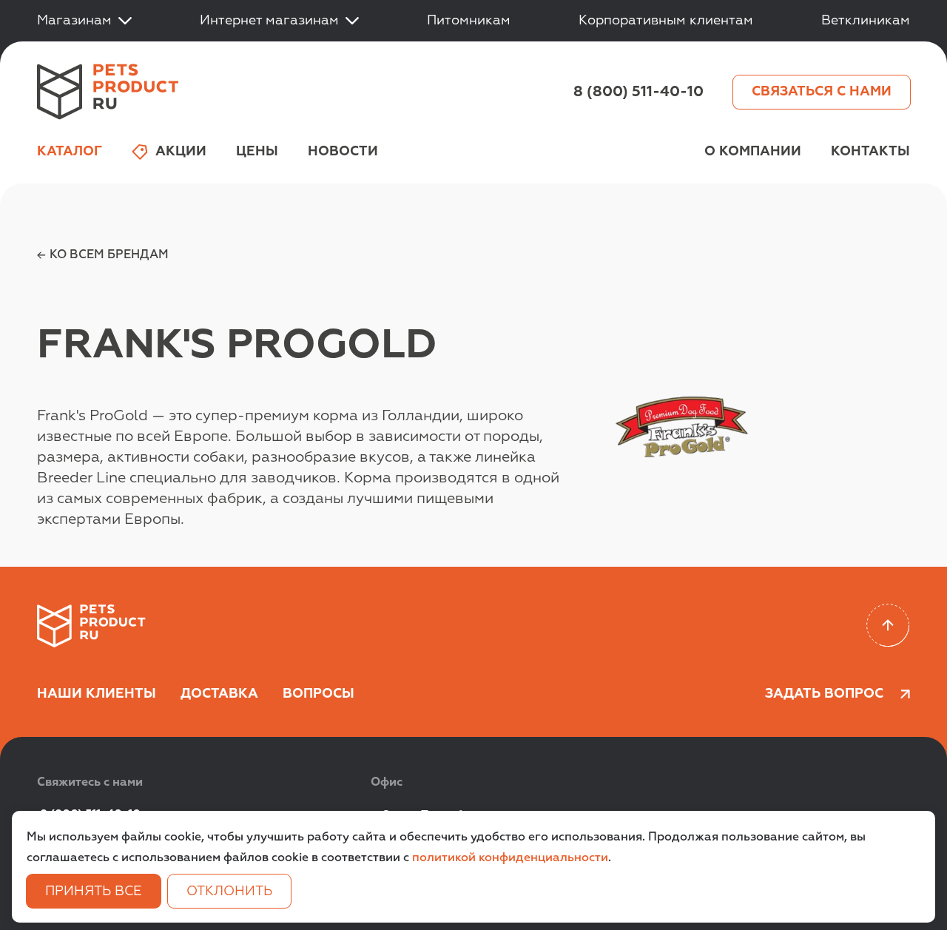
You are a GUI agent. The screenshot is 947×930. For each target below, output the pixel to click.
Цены (257, 151)
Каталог (69, 151)
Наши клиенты (96, 694)
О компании (752, 151)
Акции (180, 151)
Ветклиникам (865, 20)
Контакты (870, 151)
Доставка (219, 694)
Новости (343, 151)
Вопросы (318, 694)
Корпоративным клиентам (666, 20)
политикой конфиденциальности (510, 858)
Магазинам (74, 20)
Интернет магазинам (269, 20)
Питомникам (468, 20)
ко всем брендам (109, 255)
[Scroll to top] (888, 625)
